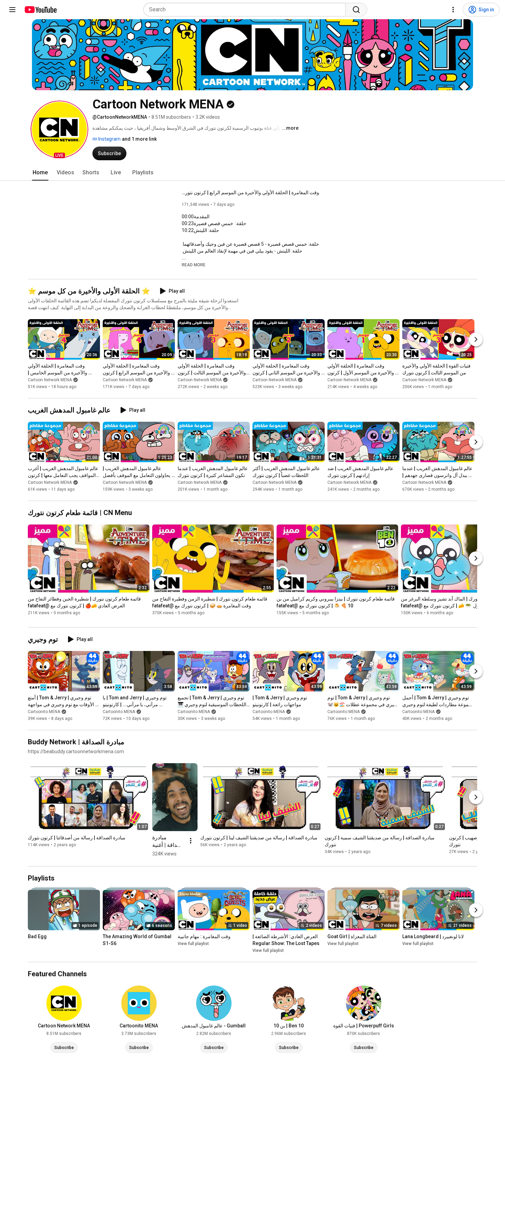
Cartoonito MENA (44, 711)
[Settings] (453, 9)
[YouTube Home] (40, 9)
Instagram (109, 139)
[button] (59, 129)
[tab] (40, 172)
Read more (193, 265)
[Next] (476, 339)
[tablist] (252, 172)
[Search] (356, 9)
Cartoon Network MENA (50, 379)
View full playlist (193, 943)
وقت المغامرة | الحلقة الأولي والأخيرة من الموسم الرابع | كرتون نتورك (250, 192)
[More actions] (191, 841)
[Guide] (12, 9)
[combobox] (246, 9)
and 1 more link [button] (139, 139)
